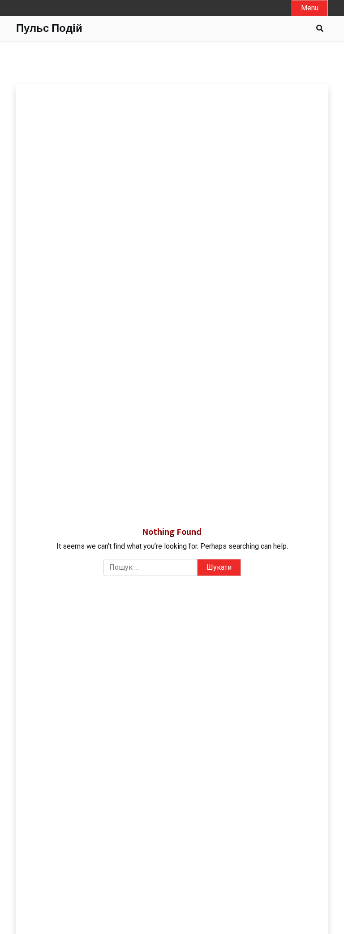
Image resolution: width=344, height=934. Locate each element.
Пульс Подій (49, 28)
